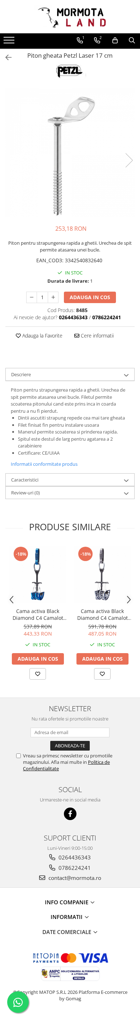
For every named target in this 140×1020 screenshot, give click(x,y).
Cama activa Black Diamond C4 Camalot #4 (102, 614)
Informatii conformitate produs (44, 464)
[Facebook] (70, 814)
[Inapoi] (5, 57)
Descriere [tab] (21, 374)
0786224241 (74, 867)
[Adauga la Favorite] (37, 674)
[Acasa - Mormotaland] (70, 16)
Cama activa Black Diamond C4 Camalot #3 (38, 614)
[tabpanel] (70, 152)
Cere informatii (96, 335)
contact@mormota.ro (74, 877)
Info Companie (67, 902)
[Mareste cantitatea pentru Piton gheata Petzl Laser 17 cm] (53, 297)
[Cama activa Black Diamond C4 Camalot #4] (102, 574)
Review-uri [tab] (25, 492)
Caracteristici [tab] (24, 480)
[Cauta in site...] (132, 40)
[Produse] (10, 42)
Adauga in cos (90, 297)
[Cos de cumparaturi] (115, 40)
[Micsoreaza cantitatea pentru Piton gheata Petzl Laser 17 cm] (31, 297)
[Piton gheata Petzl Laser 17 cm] (70, 152)
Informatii (67, 916)
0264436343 (74, 857)
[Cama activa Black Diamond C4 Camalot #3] (37, 574)
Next (129, 160)
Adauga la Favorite (41, 335)
